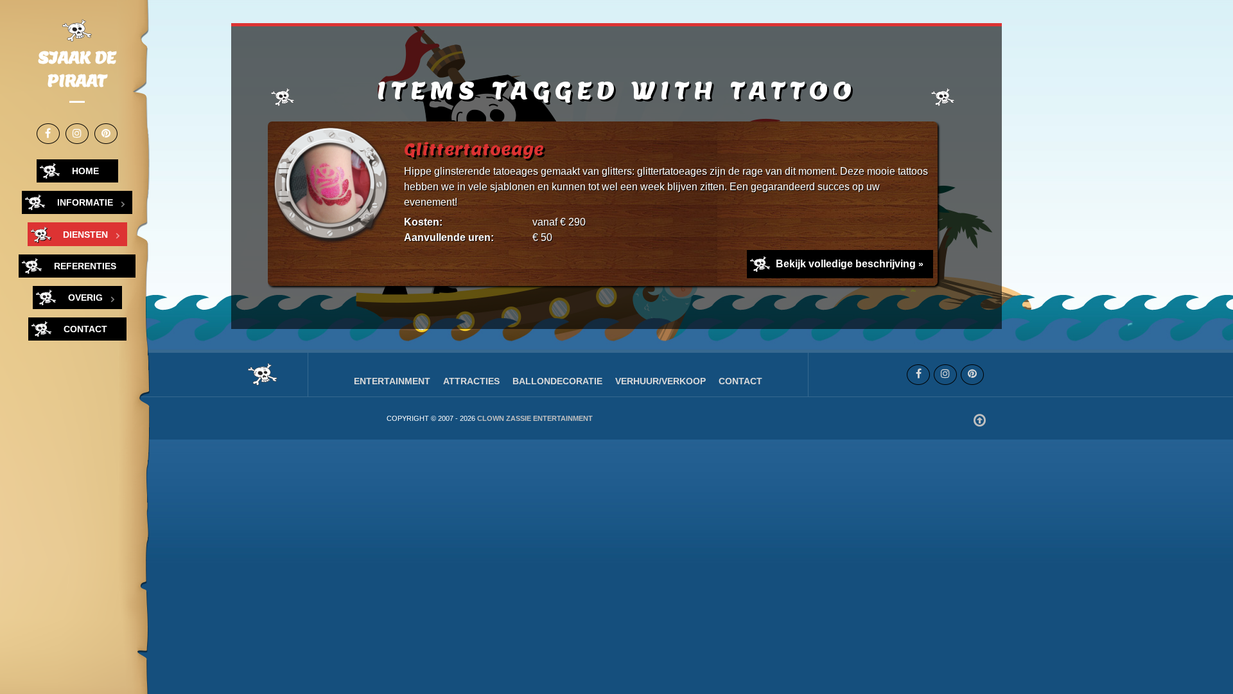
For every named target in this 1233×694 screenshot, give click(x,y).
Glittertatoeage (474, 149)
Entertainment (392, 381)
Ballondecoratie (557, 381)
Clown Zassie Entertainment (535, 418)
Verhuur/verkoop (660, 381)
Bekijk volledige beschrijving (846, 263)
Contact (740, 381)
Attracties (471, 381)
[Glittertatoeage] (333, 187)
